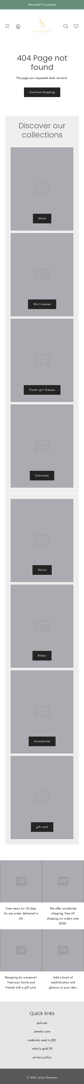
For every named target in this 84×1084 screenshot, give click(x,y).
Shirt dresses (42, 304)
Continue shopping (42, 92)
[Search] (65, 26)
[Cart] (76, 26)
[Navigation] (7, 26)
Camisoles (42, 475)
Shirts (42, 218)
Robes (42, 656)
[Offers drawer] (18, 26)
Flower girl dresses (42, 390)
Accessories (42, 741)
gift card (42, 827)
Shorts (42, 570)
